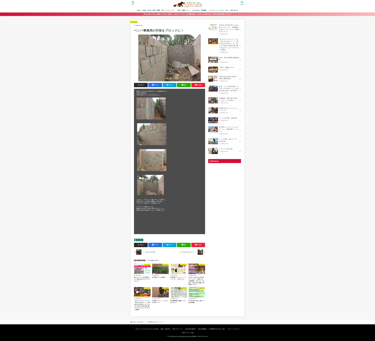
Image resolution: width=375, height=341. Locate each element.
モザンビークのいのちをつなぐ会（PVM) (183, 336)
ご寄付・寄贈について (183, 10)
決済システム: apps (188, 332)
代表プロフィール (177, 329)
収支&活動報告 (202, 329)
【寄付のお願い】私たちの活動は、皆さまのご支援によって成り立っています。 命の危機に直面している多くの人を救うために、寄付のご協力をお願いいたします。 (187, 14)
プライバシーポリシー (233, 329)
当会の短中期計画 (190, 329)
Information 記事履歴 (199, 10)
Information (134, 22)
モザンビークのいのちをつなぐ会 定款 (147, 329)
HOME (134, 322)
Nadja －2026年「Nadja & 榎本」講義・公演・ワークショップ (155, 10)
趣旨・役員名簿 (165, 329)
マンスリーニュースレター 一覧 (218, 10)
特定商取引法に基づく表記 (217, 329)
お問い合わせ (234, 10)
